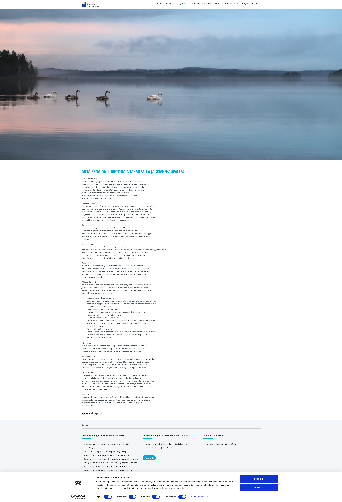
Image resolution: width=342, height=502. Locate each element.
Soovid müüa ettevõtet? (226, 3)
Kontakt (254, 3)
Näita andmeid (198, 497)
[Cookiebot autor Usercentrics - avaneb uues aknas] (78, 497)
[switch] (132, 497)
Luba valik (259, 487)
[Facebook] (92, 413)
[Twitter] (96, 413)
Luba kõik (258, 479)
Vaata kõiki (149, 458)
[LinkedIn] (101, 413)
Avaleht (159, 3)
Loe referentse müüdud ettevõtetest (222, 444)
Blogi (244, 3)
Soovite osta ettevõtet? (199, 3)
